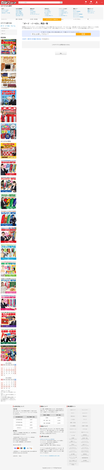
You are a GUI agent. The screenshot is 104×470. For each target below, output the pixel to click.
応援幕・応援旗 (85, 425)
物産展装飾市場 (85, 457)
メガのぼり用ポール (49, 15)
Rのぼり (32, 10)
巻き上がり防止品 (19, 14)
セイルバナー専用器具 (77, 14)
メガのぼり (47, 14)
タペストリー (4, 20)
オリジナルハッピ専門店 (72, 464)
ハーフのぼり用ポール (63, 12)
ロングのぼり (47, 10)
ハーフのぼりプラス (63, 11)
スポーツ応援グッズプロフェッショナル (73, 461)
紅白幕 (31, 20)
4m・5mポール (48, 12)
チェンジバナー (76, 15)
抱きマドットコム (85, 432)
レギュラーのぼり (5, 10)
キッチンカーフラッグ (34, 14)
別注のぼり (73, 416)
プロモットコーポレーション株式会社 (47, 439)
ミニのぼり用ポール (63, 15)
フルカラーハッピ (72, 429)
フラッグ (85, 419)
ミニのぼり (61, 14)
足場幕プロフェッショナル (73, 439)
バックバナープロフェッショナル (73, 451)
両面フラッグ (90, 10)
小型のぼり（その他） (6, 12)
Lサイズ (3, 30)
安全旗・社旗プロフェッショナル (85, 439)
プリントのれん (76, 20)
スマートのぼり (4, 11)
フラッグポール (91, 12)
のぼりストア (72, 409)
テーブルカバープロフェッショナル (73, 448)
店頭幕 (89, 20)
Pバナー (75, 10)
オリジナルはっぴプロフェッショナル (85, 451)
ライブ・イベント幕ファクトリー (73, 458)
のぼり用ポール (19, 10)
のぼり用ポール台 (19, 15)
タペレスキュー (73, 432)
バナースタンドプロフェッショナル (85, 448)
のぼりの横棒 (18, 11)
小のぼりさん (33, 12)
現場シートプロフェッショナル (73, 442)
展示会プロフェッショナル (73, 445)
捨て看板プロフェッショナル (73, 455)
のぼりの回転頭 (19, 12)
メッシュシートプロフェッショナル (85, 442)
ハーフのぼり (61, 10)
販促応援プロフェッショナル (85, 435)
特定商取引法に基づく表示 (54, 455)
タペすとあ (85, 429)
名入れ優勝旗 (72, 425)
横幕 (17, 20)
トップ (24, 39)
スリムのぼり (33, 11)
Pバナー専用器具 (76, 11)
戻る (61, 53)
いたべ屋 (73, 435)
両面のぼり (85, 416)
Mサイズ (3, 33)
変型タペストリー (91, 11)
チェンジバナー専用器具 (78, 16)
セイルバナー (76, 12)
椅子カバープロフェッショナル (85, 445)
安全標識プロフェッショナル (85, 461)
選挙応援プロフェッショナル (85, 455)
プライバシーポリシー (44, 455)
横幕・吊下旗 (72, 422)
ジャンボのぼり (48, 11)
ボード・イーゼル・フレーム (8, 25)
